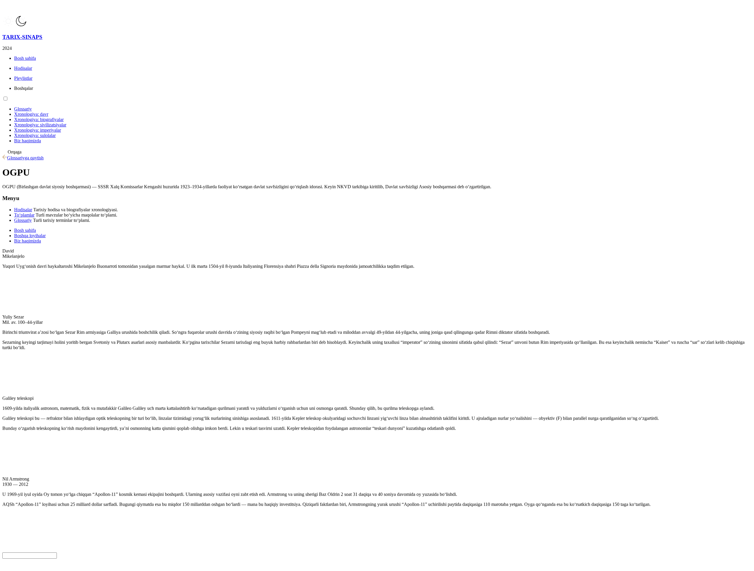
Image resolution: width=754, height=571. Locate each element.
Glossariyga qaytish (25, 157)
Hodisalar (23, 209)
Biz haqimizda (27, 240)
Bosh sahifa (25, 230)
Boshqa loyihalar (30, 235)
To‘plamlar (24, 214)
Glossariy (23, 220)
